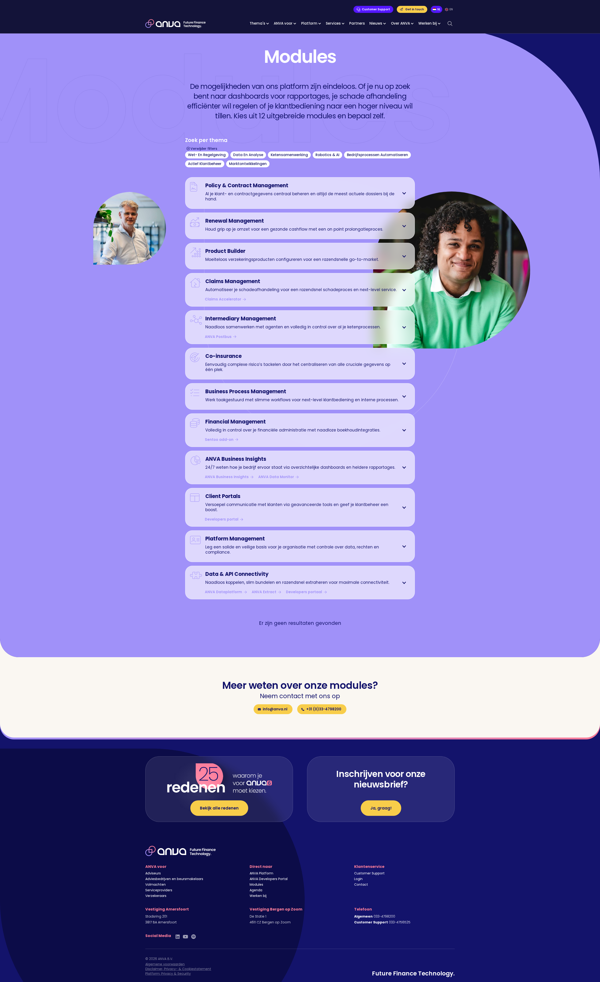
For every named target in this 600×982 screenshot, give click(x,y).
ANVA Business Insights (227, 477)
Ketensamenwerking (289, 154)
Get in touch (414, 9)
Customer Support (376, 9)
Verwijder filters (204, 148)
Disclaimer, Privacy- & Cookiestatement (178, 969)
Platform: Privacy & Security (168, 973)
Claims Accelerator (223, 299)
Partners (357, 23)
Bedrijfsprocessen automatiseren (377, 154)
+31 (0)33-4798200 (323, 709)
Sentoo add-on (219, 439)
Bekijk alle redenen (219, 808)
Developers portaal (304, 592)
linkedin (178, 936)
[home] (175, 23)
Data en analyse (248, 154)
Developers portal (221, 519)
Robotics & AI (327, 154)
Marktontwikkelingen (248, 163)
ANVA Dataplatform (223, 592)
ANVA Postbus (218, 336)
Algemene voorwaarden (165, 964)
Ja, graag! (381, 808)
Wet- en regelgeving (207, 154)
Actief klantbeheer (204, 163)
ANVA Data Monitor (276, 477)
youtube (185, 936)
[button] (259, 23)
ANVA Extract (264, 592)
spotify (193, 936)
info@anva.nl (275, 709)
